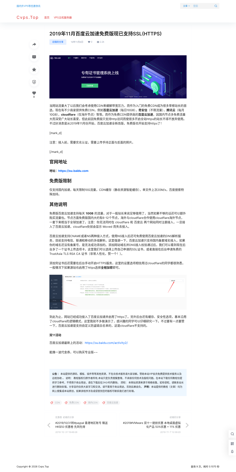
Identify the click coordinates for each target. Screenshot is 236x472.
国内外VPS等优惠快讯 (28, 5)
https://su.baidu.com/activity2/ (106, 343)
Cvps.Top (43, 466)
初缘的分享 (57, 42)
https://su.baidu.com (73, 171)
